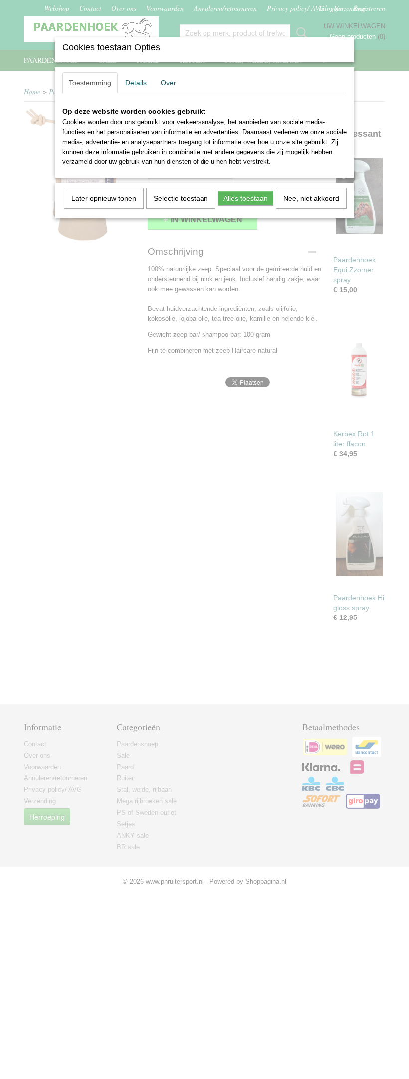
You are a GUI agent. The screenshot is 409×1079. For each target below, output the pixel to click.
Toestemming (90, 83)
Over (168, 83)
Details (136, 83)
